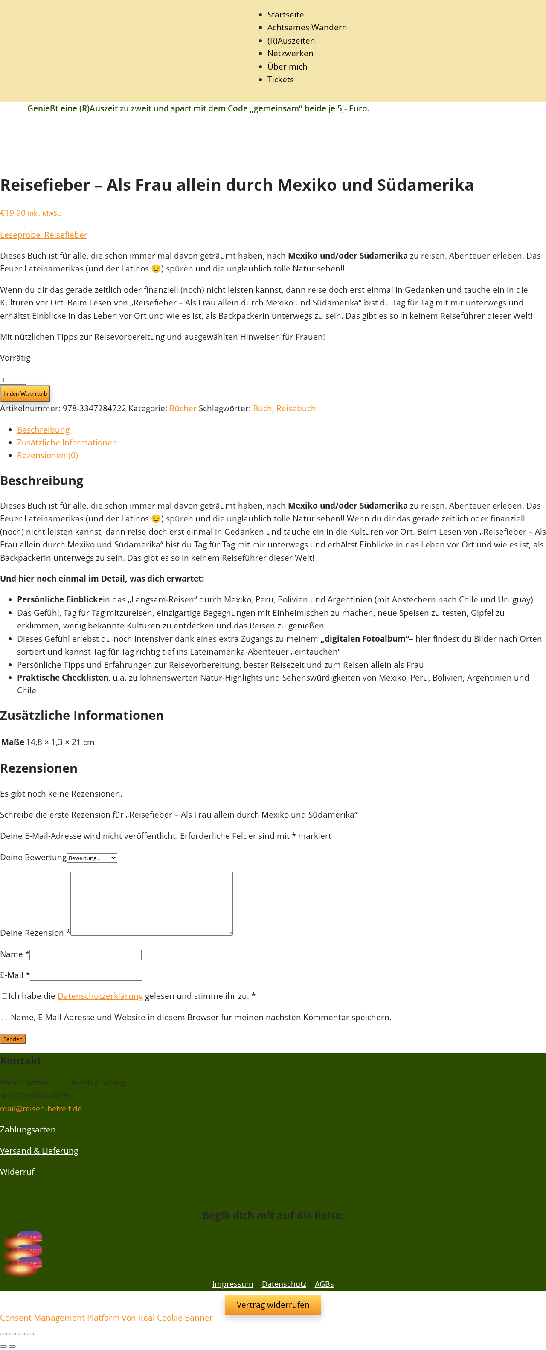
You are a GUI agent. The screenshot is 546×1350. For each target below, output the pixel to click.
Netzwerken (290, 53)
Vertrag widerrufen (273, 1304)
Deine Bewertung (33, 857)
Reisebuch (296, 408)
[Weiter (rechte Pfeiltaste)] (12, 1346)
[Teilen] (21, 1334)
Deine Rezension (35, 932)
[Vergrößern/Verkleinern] (3, 1334)
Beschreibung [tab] (43, 429)
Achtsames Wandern (307, 27)
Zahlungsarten (28, 1129)
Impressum (232, 1284)
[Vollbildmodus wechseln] (12, 1334)
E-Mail (15, 974)
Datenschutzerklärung (100, 995)
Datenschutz (284, 1284)
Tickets (280, 79)
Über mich (287, 66)
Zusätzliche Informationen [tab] (67, 442)
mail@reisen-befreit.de (41, 1108)
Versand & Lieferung (39, 1150)
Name (14, 954)
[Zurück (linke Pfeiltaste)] (3, 1346)
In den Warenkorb (25, 393)
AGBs (324, 1284)
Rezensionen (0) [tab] (47, 455)
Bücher (183, 408)
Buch (262, 408)
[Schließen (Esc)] (30, 1334)
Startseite (285, 14)
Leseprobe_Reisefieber (43, 234)
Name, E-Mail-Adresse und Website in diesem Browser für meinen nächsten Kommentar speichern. (201, 1017)
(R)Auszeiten (291, 40)
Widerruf (17, 1171)
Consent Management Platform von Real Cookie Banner (106, 1317)
